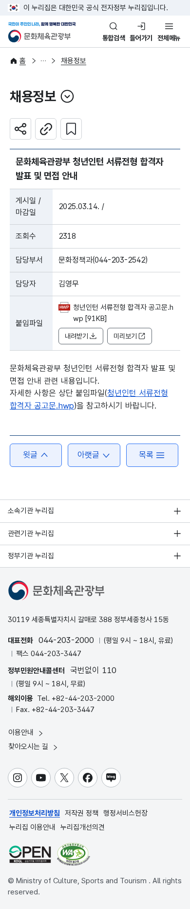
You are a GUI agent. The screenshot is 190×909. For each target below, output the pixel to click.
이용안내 (22, 732)
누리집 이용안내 (32, 827)
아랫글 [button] (88, 455)
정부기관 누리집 (31, 556)
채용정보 (73, 60)
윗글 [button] (30, 455)
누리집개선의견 (82, 827)
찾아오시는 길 (29, 746)
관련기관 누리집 (31, 533)
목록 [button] (146, 455)
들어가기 (141, 38)
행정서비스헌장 (125, 813)
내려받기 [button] (76, 336)
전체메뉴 (168, 38)
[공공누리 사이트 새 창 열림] (30, 854)
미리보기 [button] (125, 336)
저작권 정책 (81, 813)
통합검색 (113, 38)
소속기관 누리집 (31, 510)
